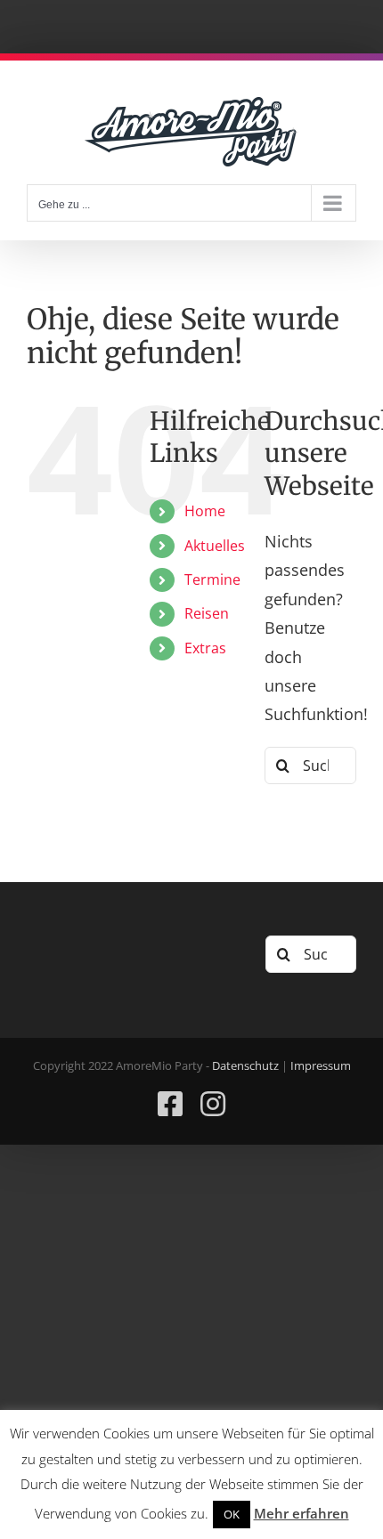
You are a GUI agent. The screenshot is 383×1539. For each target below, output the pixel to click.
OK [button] (232, 1514)
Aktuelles (214, 545)
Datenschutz (245, 1065)
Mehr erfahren (301, 1513)
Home (204, 511)
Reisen (206, 613)
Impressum (320, 1065)
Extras (205, 648)
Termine (212, 579)
